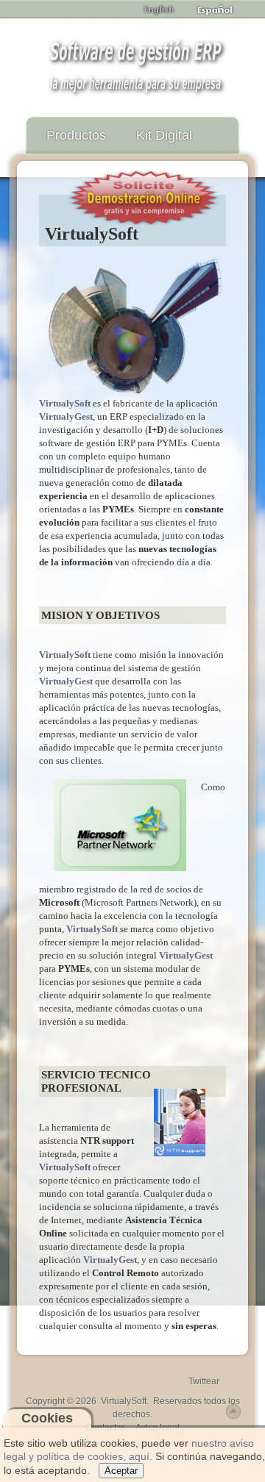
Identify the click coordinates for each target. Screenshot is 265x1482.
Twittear (203, 1381)
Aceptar (121, 1470)
